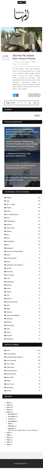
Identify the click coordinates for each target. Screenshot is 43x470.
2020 (9, 412)
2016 (8, 440)
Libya (7, 218)
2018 (8, 435)
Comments (23, 64)
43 (29, 103)
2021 (8, 410)
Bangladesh (10, 325)
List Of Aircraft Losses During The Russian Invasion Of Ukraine (20, 166)
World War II (10, 367)
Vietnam (9, 322)
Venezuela (9, 318)
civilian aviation (11, 370)
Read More (34, 95)
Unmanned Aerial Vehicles (14, 357)
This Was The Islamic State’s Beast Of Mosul (23, 57)
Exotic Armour (11, 354)
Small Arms (10, 377)
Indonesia (9, 271)
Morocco (9, 298)
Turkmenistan (10, 221)
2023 (8, 405)
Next (35, 103)
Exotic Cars (10, 384)
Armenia (8, 231)
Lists (8, 350)
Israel (8, 261)
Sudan (8, 255)
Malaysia (9, 335)
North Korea (10, 228)
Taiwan (8, 288)
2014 (8, 444)
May (10, 423)
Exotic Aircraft (11, 360)
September (12, 421)
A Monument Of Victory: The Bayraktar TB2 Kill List (18, 154)
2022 (8, 407)
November (12, 416)
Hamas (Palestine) (11, 302)
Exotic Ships (10, 364)
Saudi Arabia (10, 275)
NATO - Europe (10, 204)
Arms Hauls (9, 387)
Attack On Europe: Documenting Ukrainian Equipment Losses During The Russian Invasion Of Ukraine (21, 143)
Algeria (8, 292)
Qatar (8, 305)
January (11, 428)
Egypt (8, 278)
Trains (8, 380)
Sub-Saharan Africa (12, 214)
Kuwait (8, 332)
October (11, 419)
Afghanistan (10, 241)
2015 (8, 442)
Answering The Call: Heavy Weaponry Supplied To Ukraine (22, 179)
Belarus (8, 268)
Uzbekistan (9, 339)
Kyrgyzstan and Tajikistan (14, 265)
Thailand (9, 312)
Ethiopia (9, 224)
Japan (8, 329)
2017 (8, 437)
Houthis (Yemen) (11, 258)
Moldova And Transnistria (14, 251)
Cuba (7, 295)
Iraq (7, 234)
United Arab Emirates (13, 315)
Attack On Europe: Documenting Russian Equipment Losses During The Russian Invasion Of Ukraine (22, 131)
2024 (8, 403)
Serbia (8, 308)
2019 (8, 433)
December (12, 414)
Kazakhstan (10, 282)
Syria (8, 201)
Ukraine (8, 197)
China (8, 238)
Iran (7, 244)
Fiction (8, 390)
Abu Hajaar (26, 62)
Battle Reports (11, 374)
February (11, 426)
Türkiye (8, 207)
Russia (8, 211)
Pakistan (9, 285)
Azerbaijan (9, 248)
